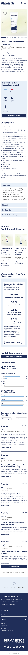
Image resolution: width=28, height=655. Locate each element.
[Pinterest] (17, 647)
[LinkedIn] (23, 647)
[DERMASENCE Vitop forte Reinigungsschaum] (21, 240)
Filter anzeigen (6, 419)
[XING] (20, 647)
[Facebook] (8, 647)
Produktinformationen (10, 215)
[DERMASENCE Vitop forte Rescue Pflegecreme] (7, 240)
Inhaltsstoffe (6, 210)
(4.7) (8, 37)
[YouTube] (14, 647)
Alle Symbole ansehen (14, 115)
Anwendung (6, 185)
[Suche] (21, 3)
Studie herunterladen (13, 342)
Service (3, 615)
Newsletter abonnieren (8, 604)
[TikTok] (11, 647)
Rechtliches (4, 610)
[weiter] (25, 22)
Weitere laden (14, 566)
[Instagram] (5, 647)
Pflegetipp (5, 205)
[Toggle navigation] (25, 4)
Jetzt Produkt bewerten (22, 37)
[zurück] (2, 22)
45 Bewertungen (13, 37)
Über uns (3, 619)
